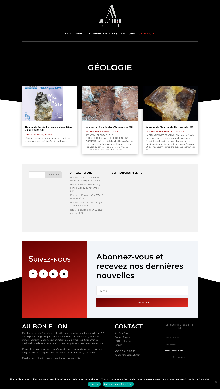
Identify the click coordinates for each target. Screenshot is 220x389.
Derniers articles (102, 33)
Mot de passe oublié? (174, 350)
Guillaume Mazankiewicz (99, 131)
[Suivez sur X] (43, 273)
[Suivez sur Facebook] (33, 273)
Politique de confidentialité (118, 384)
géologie (147, 33)
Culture (128, 33)
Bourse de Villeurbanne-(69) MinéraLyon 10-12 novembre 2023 (85, 187)
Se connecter (180, 357)
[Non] (216, 382)
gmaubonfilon (34, 134)
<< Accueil (74, 33)
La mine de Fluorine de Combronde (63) (169, 127)
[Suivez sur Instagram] (53, 273)
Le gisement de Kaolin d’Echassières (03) (109, 127)
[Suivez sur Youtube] (63, 273)
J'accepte (94, 384)
